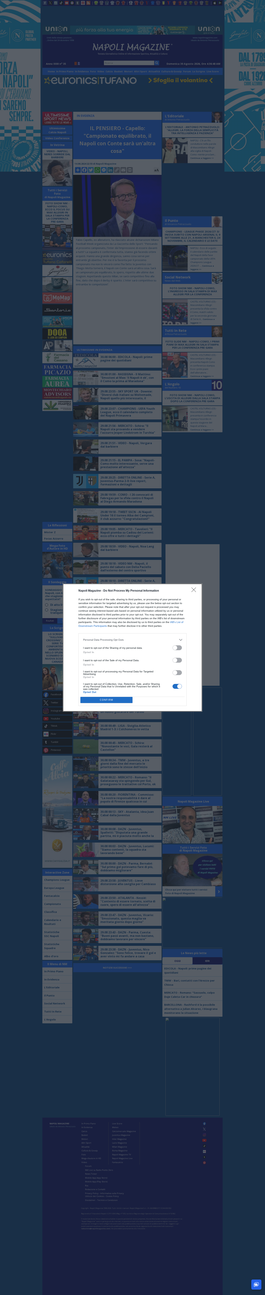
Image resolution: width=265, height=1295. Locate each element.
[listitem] (132, 640)
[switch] (177, 647)
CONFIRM (106, 700)
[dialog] (132, 647)
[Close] (194, 590)
